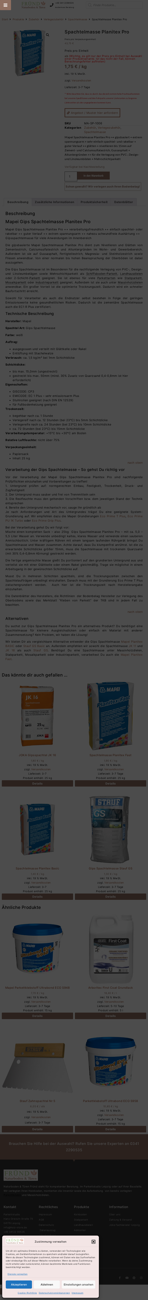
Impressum (77, 1292)
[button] (93, 1242)
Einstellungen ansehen (78, 1284)
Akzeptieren (19, 1284)
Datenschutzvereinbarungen (54, 1292)
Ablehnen (47, 1284)
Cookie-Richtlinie (27, 1292)
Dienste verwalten (18, 1274)
